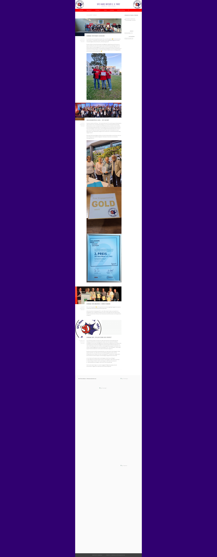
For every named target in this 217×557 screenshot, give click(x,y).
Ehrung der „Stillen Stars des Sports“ (99, 337)
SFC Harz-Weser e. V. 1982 (108, 4)
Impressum (113, 555)
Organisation (89, 10)
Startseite (81, 10)
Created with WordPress (97, 555)
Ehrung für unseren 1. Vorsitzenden (98, 304)
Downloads (112, 10)
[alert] (132, 19)
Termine (105, 10)
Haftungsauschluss (120, 555)
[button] (128, 10)
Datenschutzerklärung (121, 10)
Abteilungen (97, 10)
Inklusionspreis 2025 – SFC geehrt (98, 120)
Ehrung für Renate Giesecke (96, 36)
